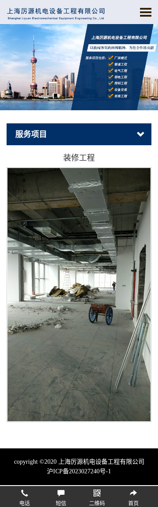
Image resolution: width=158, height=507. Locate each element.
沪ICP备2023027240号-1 (79, 471)
